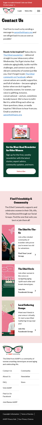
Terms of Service (27, 414)
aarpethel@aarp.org (23, 32)
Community (25, 371)
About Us (6, 376)
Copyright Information (11, 414)
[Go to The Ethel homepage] (3, 10)
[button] (38, 11)
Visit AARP (7, 388)
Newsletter (25, 376)
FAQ (5, 382)
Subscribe (28, 11)
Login (20, 11)
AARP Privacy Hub (9, 419)
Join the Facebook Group (25, 290)
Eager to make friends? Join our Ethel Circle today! (17, 4)
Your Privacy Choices (25, 419)
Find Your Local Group (24, 254)
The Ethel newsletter (13, 55)
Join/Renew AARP (10, 402)
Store (23, 382)
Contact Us (7, 371)
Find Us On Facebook (7, 394)
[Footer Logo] (21, 350)
